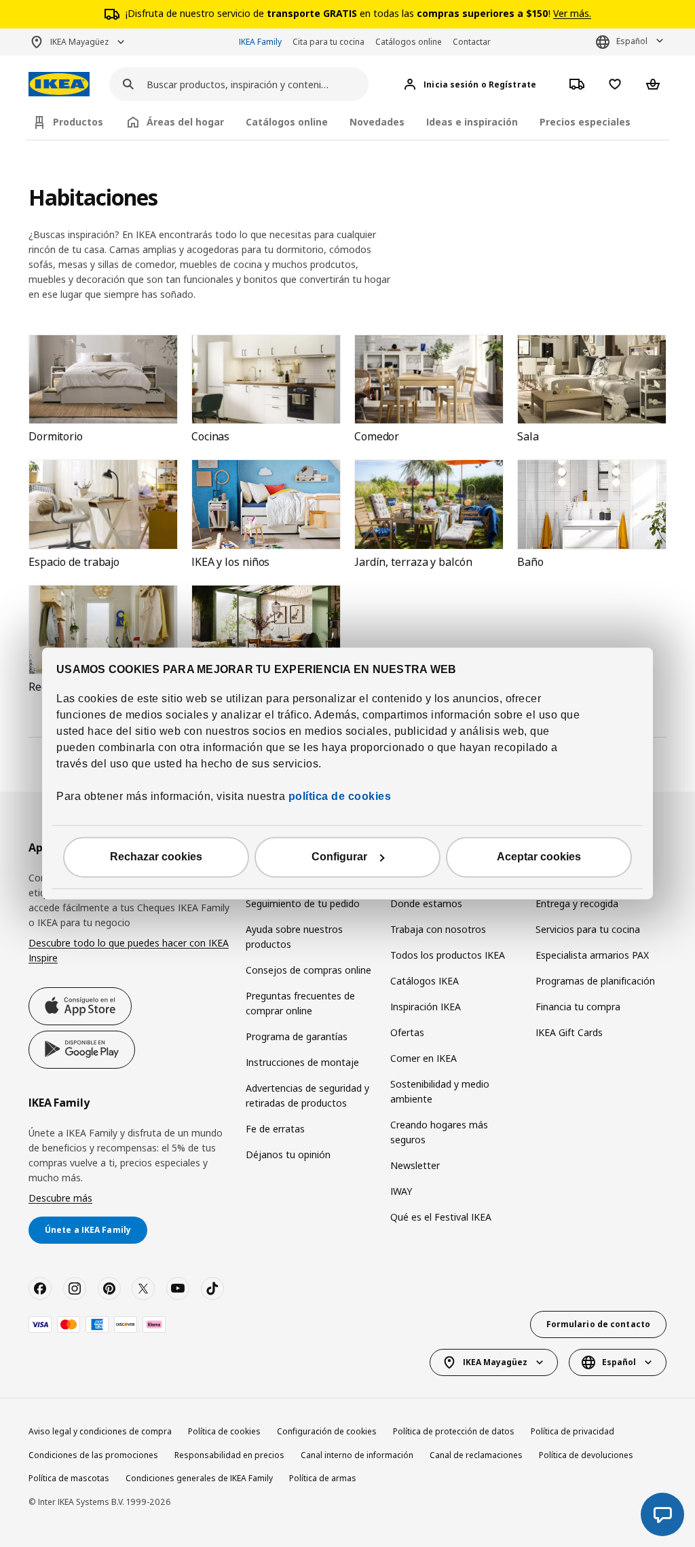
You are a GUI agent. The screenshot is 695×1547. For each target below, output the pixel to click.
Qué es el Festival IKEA (440, 1216)
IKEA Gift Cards (569, 1032)
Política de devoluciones (586, 1455)
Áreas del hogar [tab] (185, 121)
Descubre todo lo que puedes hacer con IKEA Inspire (129, 950)
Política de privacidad (572, 1431)
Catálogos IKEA (424, 980)
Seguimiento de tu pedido (303, 903)
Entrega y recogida (577, 903)
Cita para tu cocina (328, 41)
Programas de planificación (595, 980)
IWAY (401, 1191)
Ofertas (407, 1032)
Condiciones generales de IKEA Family (199, 1478)
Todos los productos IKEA (447, 955)
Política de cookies (224, 1431)
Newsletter (415, 1165)
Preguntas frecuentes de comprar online (300, 1003)
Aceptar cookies (539, 857)
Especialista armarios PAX (592, 955)
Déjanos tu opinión (288, 1154)
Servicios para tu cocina (588, 929)
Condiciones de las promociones (93, 1455)
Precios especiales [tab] (585, 121)
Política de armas (322, 1478)
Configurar (339, 857)
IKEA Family (260, 41)
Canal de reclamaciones (476, 1455)
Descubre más (60, 1197)
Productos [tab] (78, 121)
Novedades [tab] (377, 121)
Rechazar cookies (156, 857)
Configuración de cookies (327, 1431)
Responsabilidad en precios (229, 1455)
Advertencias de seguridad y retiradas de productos (307, 1095)
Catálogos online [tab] (287, 121)
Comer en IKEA (423, 1058)
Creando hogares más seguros (439, 1132)
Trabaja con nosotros (438, 929)
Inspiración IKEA (425, 1006)
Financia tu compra (578, 1006)
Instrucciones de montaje (302, 1062)
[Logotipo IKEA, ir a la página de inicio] (59, 84)
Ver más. (572, 13)
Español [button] (631, 41)
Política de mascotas (69, 1478)
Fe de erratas (275, 1128)
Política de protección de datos (453, 1431)
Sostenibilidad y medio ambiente (439, 1091)
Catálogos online (408, 41)
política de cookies (338, 797)
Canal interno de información (357, 1455)
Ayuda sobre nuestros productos (294, 937)
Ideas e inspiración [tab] (472, 121)
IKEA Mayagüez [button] (79, 41)
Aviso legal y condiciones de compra (100, 1431)
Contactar (472, 41)
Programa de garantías (297, 1036)
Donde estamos (426, 903)
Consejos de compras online (308, 969)
